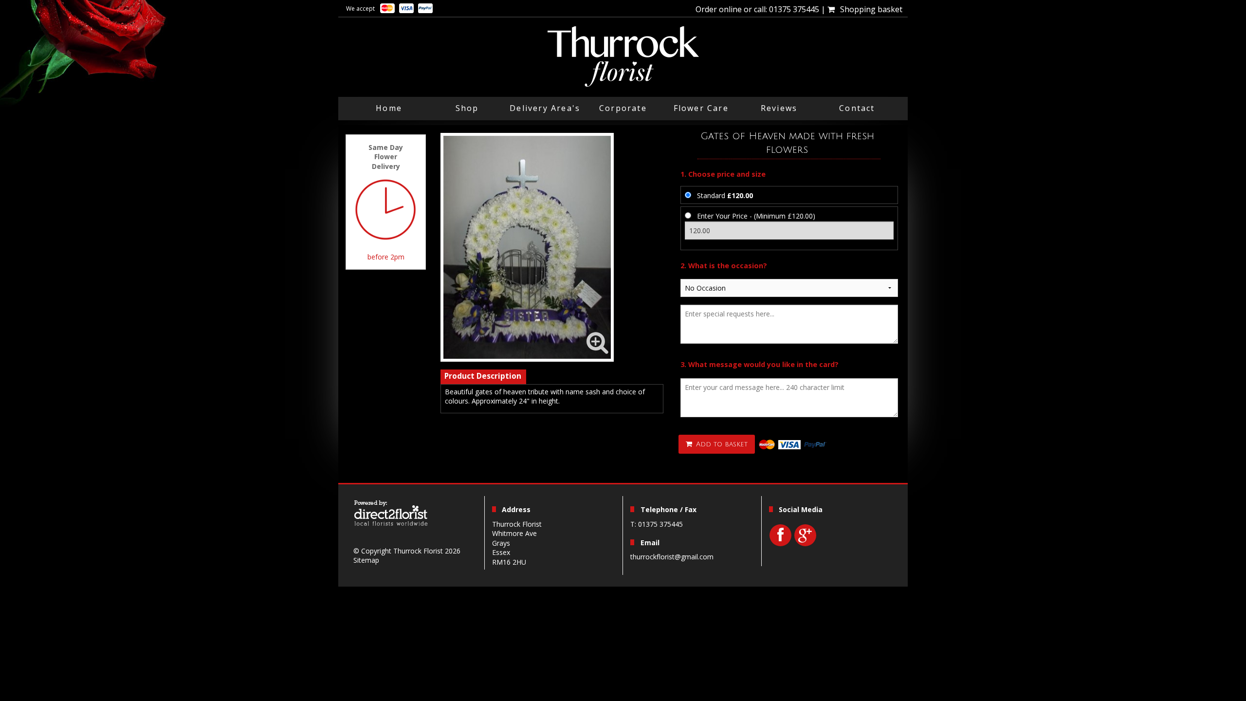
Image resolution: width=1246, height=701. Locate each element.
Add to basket (721, 444)
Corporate (623, 108)
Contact (857, 108)
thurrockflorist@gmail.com (672, 556)
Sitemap (366, 560)
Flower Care (701, 108)
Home (389, 108)
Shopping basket (869, 9)
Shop (467, 108)
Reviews (779, 108)
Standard (725, 195)
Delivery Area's (545, 108)
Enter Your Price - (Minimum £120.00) (756, 216)
